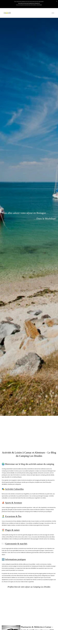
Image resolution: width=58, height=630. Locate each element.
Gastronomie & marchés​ (16, 543)
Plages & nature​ (12, 530)
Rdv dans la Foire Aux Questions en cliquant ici (29, 3)
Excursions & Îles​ (13, 516)
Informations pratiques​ (15, 559)
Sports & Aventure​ (13, 502)
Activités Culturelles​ (14, 489)
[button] (56, 1)
